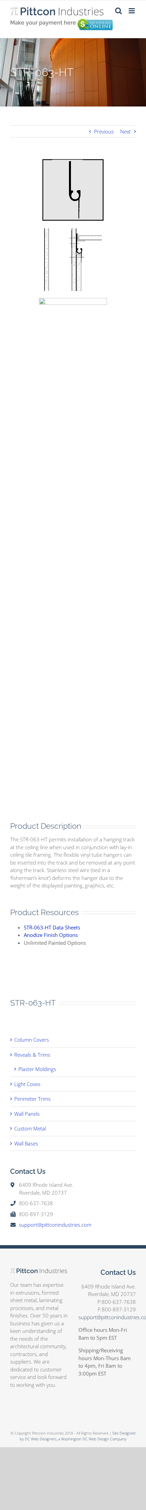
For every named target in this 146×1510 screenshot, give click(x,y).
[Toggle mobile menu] (132, 10)
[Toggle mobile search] (118, 10)
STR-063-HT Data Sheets (52, 927)
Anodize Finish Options (51, 934)
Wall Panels (27, 1113)
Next (125, 131)
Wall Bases (26, 1143)
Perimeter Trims (32, 1098)
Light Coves (27, 1084)
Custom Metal (30, 1128)
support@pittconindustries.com (55, 1224)
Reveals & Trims (32, 1054)
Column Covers (31, 1039)
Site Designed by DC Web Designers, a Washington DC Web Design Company (77, 1435)
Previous (104, 131)
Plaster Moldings (37, 1069)
